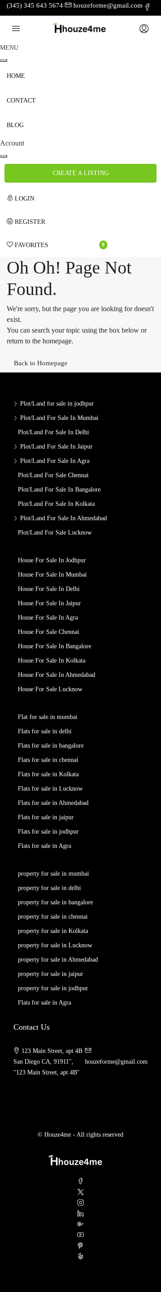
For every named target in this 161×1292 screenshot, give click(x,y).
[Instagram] (80, 1203)
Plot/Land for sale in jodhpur (57, 403)
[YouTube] (80, 1235)
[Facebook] (80, 1181)
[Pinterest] (80, 1246)
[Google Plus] (80, 1224)
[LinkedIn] (80, 1214)
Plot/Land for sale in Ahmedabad (63, 518)
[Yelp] (80, 1256)
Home (16, 76)
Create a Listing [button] (81, 173)
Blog (15, 125)
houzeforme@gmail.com (116, 1061)
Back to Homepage (41, 363)
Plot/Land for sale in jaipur (56, 446)
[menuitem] (57, 198)
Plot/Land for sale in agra (54, 461)
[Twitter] (80, 1192)
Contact (21, 100)
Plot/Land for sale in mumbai (59, 418)
